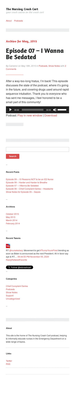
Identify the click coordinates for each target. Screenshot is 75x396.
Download (50, 115)
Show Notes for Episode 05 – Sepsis (23, 191)
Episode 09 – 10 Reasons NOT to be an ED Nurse (29, 179)
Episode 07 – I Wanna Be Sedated (35, 54)
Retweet (15, 259)
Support (9, 295)
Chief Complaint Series (17, 285)
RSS (8, 363)
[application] (37, 109)
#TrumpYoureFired (49, 250)
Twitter (9, 360)
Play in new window (29, 115)
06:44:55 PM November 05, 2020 (33, 256)
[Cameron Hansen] (8, 247)
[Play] (10, 110)
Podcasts (18, 20)
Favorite (23, 259)
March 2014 (11, 220)
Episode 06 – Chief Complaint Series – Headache (29, 188)
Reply (9, 259)
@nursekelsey (16, 250)
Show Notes (54, 65)
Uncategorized (13, 298)
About (9, 20)
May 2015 (10, 217)
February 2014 (13, 223)
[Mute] (55, 110)
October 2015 (12, 213)
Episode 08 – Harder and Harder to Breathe (26, 182)
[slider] (62, 109)
